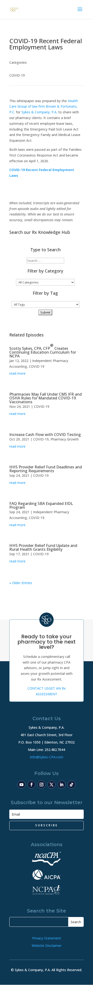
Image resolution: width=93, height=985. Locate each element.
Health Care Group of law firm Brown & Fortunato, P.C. (43, 107)
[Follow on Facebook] (31, 785)
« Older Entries (20, 583)
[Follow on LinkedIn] (61, 785)
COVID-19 (17, 75)
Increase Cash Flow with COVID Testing (45, 434)
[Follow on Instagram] (41, 785)
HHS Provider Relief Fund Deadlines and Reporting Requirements (45, 468)
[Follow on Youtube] (21, 785)
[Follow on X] (51, 785)
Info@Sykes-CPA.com (46, 757)
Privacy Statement (46, 938)
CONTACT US (38, 688)
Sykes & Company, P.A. (39, 112)
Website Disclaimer (47, 945)
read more (17, 373)
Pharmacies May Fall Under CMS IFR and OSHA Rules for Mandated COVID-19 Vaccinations (45, 398)
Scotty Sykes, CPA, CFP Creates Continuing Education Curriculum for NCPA (42, 351)
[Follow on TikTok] (71, 785)
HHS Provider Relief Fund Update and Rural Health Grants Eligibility (43, 547)
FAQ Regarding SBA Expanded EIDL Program (41, 505)
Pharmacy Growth (65, 439)
